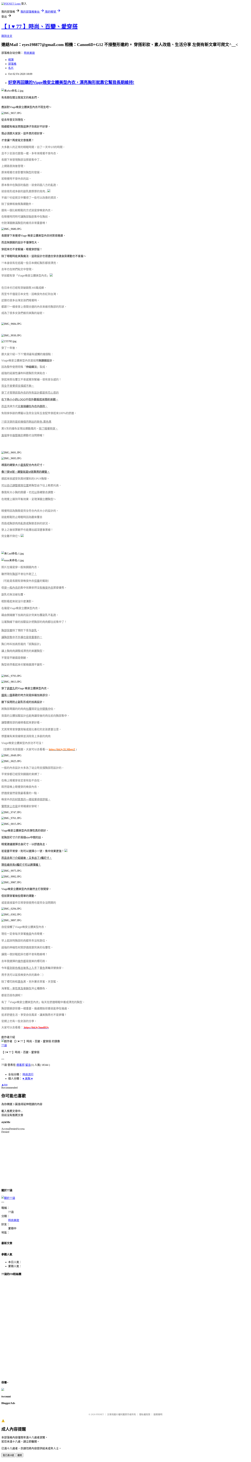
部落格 (12, 63)
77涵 (4, 1045)
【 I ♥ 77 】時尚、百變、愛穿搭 (39, 26)
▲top (4, 1084)
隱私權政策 (144, 1414)
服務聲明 (158, 1414)
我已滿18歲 (8, 1455)
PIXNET (100, 1414)
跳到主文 (6, 36)
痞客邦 (20, 1064)
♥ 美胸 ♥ (28, 1078)
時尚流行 (28, 1074)
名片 (11, 67)
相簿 (11, 59)
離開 (19, 1455)
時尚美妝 (29, 52)
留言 (28, 1064)
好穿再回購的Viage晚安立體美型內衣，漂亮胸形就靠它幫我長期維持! (71, 82)
